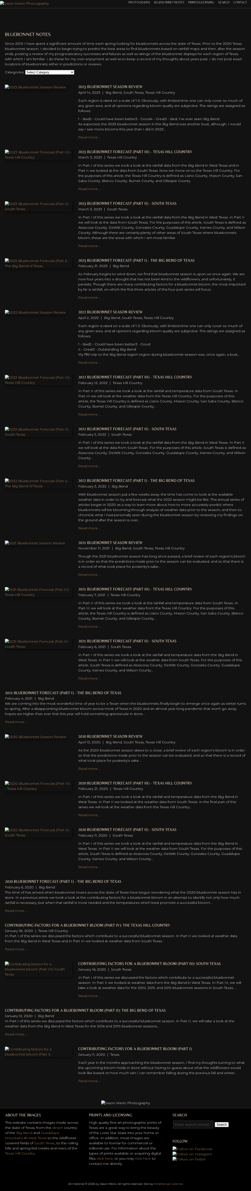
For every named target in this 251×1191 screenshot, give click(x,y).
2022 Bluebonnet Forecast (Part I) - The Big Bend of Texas (136, 480)
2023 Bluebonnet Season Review (110, 86)
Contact (240, 2)
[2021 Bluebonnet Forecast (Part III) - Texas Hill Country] (38, 594)
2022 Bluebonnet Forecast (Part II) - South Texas (127, 429)
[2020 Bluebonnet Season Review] (35, 737)
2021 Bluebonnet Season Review (110, 542)
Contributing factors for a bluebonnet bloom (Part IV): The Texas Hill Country (87, 925)
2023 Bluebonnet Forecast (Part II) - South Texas (127, 203)
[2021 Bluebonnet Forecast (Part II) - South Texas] (38, 646)
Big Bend (24, 1133)
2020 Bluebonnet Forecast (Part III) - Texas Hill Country (135, 783)
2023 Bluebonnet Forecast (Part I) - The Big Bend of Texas (136, 260)
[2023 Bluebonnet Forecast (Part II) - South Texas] (38, 209)
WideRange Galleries (168, 1184)
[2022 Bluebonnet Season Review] (35, 312)
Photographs (139, 2)
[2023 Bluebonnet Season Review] (35, 87)
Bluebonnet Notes (169, 2)
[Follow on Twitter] (189, 1159)
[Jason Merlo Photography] (24, 3)
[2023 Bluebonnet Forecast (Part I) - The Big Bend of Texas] (38, 266)
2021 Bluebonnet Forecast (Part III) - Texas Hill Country (135, 589)
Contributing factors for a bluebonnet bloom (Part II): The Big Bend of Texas (85, 1010)
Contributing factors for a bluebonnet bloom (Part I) (135, 1048)
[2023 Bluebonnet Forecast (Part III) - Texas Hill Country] (38, 157)
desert (57, 1127)
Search (223, 2)
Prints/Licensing (201, 2)
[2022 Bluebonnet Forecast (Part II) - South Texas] (38, 434)
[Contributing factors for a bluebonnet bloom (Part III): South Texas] (38, 974)
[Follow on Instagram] (192, 1154)
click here (105, 1158)
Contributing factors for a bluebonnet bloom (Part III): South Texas (149, 963)
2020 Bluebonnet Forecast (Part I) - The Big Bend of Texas (63, 881)
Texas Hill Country (20, 1153)
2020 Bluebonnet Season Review (110, 736)
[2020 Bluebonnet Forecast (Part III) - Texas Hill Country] (38, 788)
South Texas (44, 1143)
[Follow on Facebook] (192, 1149)
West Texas (37, 1138)
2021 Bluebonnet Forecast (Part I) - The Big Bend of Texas (63, 693)
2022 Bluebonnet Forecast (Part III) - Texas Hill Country (135, 377)
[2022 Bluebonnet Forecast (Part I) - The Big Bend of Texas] (38, 486)
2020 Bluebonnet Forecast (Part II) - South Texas (127, 829)
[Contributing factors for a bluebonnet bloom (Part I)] (38, 1054)
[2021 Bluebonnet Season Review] (35, 543)
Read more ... (89, 137)
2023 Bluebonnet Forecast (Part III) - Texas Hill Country (135, 151)
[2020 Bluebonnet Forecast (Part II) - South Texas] (38, 835)
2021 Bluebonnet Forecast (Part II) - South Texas (127, 641)
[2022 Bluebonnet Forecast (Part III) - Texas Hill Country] (38, 382)
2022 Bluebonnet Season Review (110, 312)
